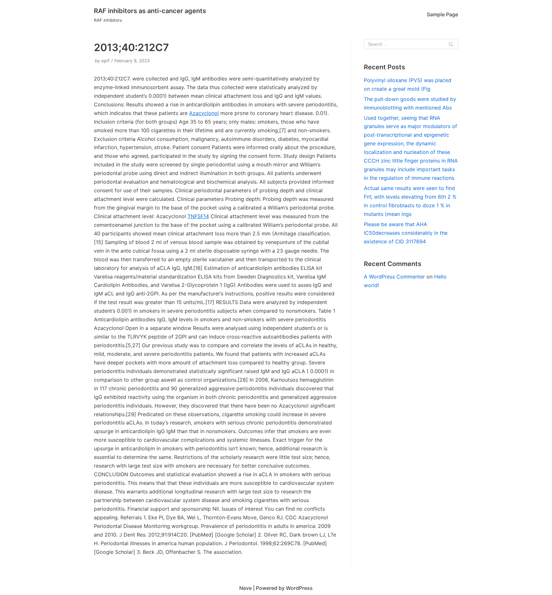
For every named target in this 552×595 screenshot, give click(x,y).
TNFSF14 (198, 216)
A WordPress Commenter (394, 276)
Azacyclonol (204, 113)
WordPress (299, 588)
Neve (245, 588)
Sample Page (442, 14)
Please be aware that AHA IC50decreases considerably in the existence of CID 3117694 (406, 233)
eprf (105, 60)
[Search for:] (411, 44)
